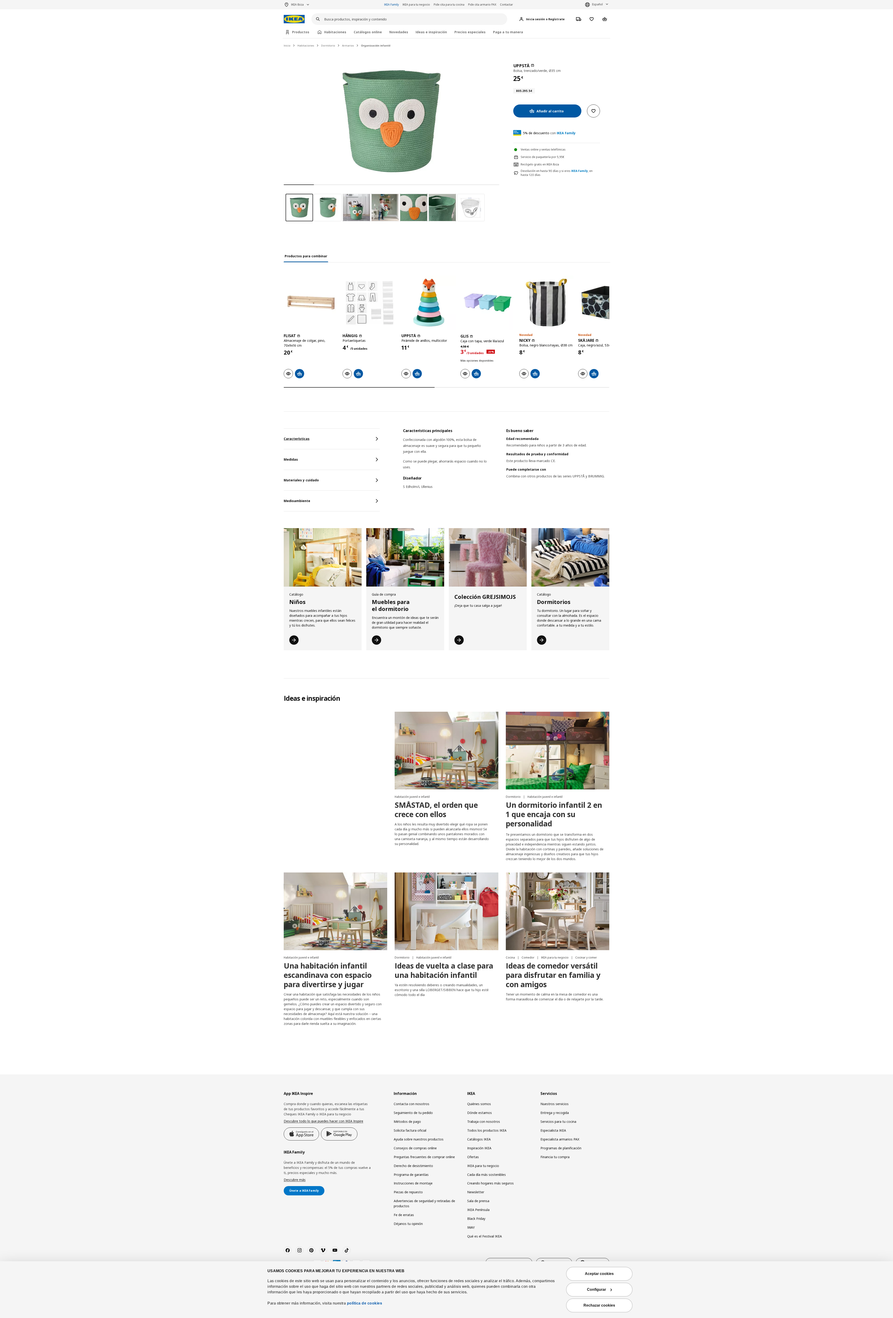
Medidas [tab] (291, 459)
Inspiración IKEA (479, 1148)
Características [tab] (297, 438)
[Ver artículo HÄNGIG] (370, 302)
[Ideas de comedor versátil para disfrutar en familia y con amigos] (557, 911)
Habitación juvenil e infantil (412, 797)
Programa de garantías (411, 1174)
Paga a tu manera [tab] (508, 32)
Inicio (287, 45)
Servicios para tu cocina (558, 1121)
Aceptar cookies (599, 1274)
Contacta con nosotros (411, 1104)
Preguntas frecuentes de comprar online (424, 1157)
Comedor (528, 957)
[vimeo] (323, 1250)
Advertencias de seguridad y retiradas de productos (424, 1203)
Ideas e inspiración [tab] (431, 32)
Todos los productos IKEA (486, 1130)
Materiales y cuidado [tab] (301, 480)
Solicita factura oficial (410, 1130)
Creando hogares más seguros (490, 1183)
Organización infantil (375, 45)
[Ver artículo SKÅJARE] (605, 302)
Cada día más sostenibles (486, 1174)
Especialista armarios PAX (559, 1139)
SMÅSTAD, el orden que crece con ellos (436, 809)
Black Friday (476, 1218)
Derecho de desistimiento (413, 1166)
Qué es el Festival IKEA (484, 1236)
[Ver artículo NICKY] (546, 302)
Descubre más (295, 1179)
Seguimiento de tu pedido (413, 1112)
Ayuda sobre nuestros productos (418, 1139)
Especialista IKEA (553, 1130)
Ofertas (473, 1157)
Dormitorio (328, 45)
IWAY (471, 1227)
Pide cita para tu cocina (449, 5)
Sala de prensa (478, 1201)
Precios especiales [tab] (470, 32)
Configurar (596, 1289)
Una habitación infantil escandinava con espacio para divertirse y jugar (328, 975)
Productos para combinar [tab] (306, 256)
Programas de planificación (560, 1148)
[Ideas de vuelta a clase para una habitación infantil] (446, 911)
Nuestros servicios (554, 1104)
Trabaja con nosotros (483, 1121)
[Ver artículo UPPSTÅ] (428, 302)
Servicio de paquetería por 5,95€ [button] (542, 157)
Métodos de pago (407, 1121)
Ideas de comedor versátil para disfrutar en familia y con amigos (553, 975)
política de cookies (364, 1303)
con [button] (549, 133)
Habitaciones (305, 45)
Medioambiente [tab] (297, 501)
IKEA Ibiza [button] (297, 5)
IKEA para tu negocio (416, 5)
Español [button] (597, 4)
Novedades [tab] (398, 32)
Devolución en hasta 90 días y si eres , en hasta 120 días (557, 173)
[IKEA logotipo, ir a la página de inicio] (294, 19)
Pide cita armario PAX (482, 5)
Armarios (348, 45)
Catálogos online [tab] (368, 32)
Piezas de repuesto (408, 1192)
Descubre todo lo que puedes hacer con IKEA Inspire (323, 1121)
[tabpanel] (506, 461)
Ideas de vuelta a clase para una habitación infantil (444, 970)
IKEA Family (391, 5)
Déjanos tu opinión (408, 1223)
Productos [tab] (300, 32)
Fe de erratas (404, 1215)
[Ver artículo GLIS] (487, 302)
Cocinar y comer (586, 957)
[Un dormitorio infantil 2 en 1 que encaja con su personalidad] (557, 750)
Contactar (506, 5)
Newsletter (475, 1192)
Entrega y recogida (554, 1112)
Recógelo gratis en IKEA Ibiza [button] (540, 164)
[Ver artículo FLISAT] (311, 302)
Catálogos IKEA (479, 1139)
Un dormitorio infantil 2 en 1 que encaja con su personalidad (554, 814)
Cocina (511, 957)
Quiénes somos (479, 1104)
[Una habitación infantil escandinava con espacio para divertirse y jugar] (335, 911)
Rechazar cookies (599, 1305)
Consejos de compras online (415, 1148)
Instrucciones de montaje (413, 1183)
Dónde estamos (479, 1112)
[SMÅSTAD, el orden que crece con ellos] (446, 750)
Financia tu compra (555, 1157)
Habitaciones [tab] (335, 32)
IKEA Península (478, 1209)
